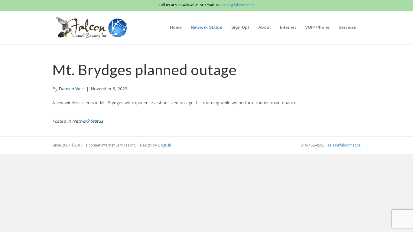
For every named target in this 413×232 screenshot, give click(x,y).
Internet (288, 27)
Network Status (206, 27)
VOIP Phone (317, 27)
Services (347, 27)
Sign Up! (240, 27)
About (264, 27)
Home (176, 27)
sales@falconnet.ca (238, 5)
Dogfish (164, 145)
